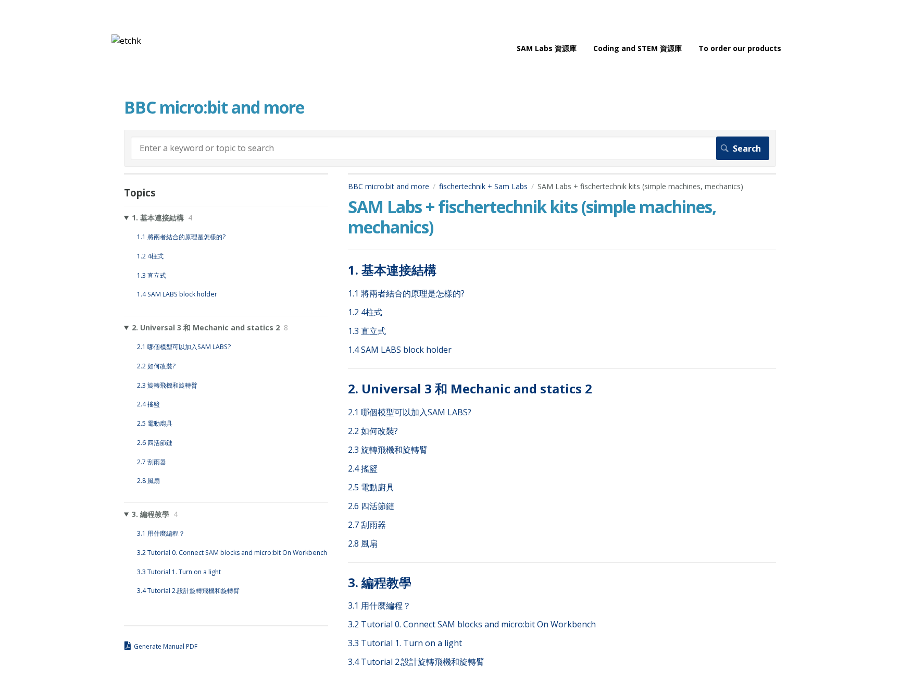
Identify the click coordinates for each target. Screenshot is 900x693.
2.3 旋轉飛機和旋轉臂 (388, 449)
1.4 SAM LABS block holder (400, 349)
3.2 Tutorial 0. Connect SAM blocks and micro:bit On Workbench (472, 624)
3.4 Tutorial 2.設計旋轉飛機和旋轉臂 (416, 661)
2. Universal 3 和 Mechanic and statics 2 (470, 388)
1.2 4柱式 (365, 312)
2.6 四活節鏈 (371, 506)
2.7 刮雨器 (367, 524)
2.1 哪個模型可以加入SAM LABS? (409, 412)
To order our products (739, 48)
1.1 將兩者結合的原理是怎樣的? (406, 293)
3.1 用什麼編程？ (379, 605)
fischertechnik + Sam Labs (483, 186)
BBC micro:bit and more (388, 186)
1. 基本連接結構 (392, 269)
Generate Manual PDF (165, 646)
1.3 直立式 (367, 331)
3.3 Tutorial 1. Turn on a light (405, 643)
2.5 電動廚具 (371, 487)
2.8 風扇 (363, 543)
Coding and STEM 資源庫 (637, 48)
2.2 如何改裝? (373, 431)
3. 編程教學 (379, 582)
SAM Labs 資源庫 (547, 48)
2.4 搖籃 (363, 468)
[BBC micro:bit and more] (126, 40)
